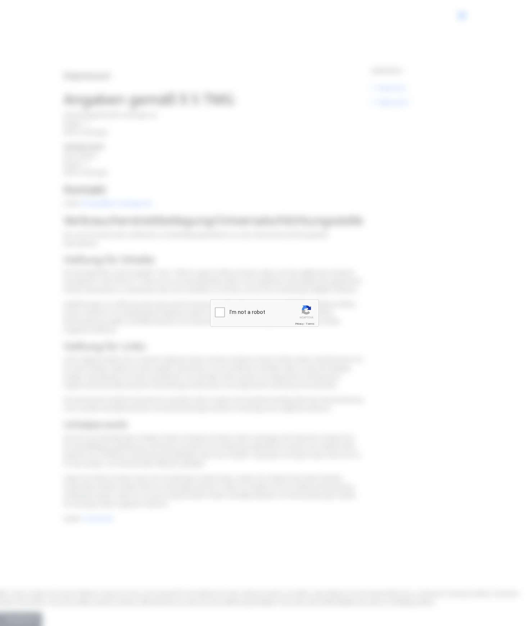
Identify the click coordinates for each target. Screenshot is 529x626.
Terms (310, 323)
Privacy (299, 323)
